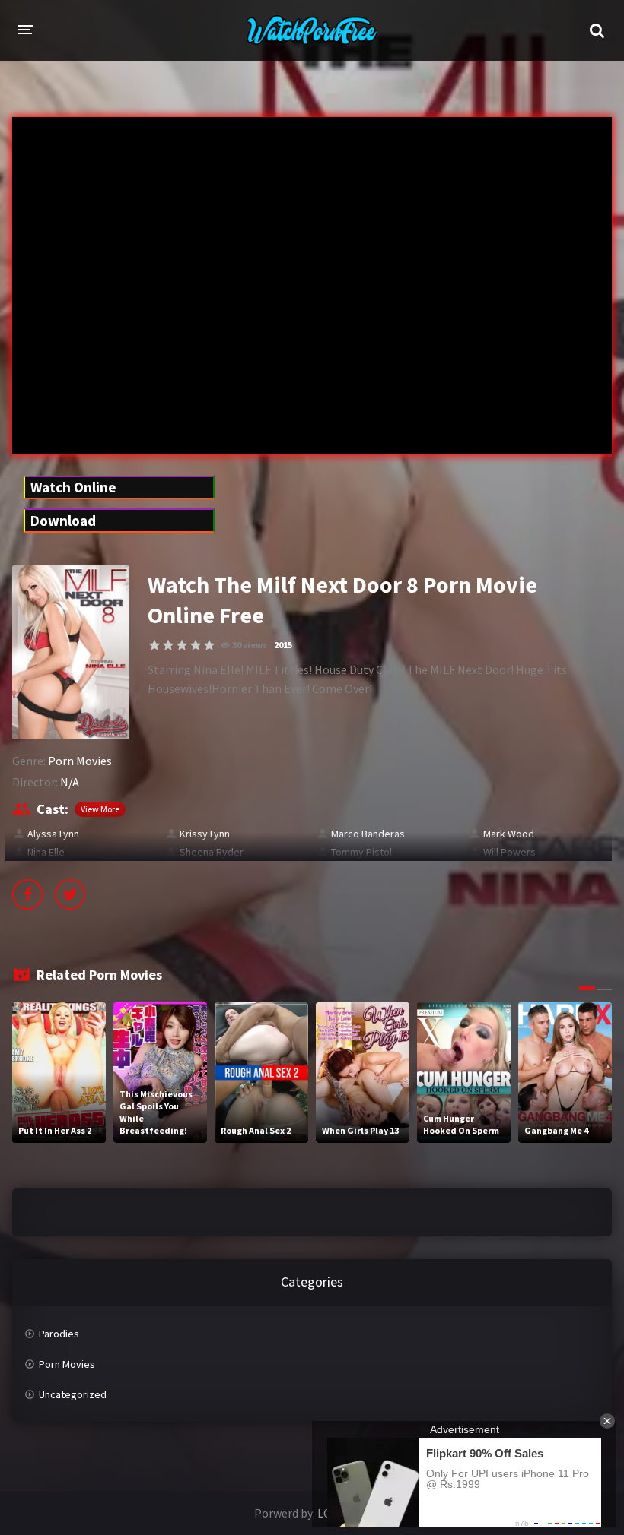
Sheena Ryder (212, 852)
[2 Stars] (168, 645)
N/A (69, 782)
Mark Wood (508, 833)
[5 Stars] (209, 645)
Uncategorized (73, 1394)
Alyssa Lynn (53, 833)
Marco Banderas (368, 833)
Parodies (59, 1333)
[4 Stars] (195, 645)
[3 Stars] (182, 645)
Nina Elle (46, 852)
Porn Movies (80, 760)
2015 (283, 644)
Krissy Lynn (205, 833)
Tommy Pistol (361, 852)
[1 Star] (154, 645)
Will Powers (509, 852)
